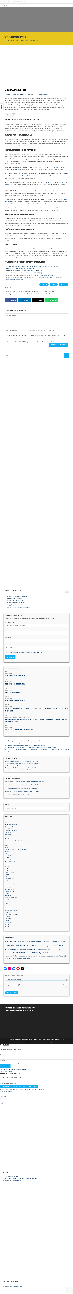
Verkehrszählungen (10, 883)
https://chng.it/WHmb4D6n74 (46, 275)
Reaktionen (8, 893)
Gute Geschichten (10, 872)
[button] (11, 300)
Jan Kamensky (40, 946)
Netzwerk (34, 953)
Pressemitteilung (9, 878)
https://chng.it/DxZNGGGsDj (33, 273)
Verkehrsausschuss (24, 959)
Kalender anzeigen (10, 734)
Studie (15, 959)
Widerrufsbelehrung (27, 1039)
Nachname (8, 637)
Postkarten (61, 953)
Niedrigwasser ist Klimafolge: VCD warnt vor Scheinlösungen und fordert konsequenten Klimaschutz (30, 747)
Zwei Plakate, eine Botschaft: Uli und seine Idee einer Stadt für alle (22, 763)
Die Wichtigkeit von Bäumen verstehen (17, 596)
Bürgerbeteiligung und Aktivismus (15, 602)
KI (55, 945)
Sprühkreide (47, 956)
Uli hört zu (8, 855)
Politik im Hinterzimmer (15, 676)
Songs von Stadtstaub (11, 824)
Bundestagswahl (35, 941)
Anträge (24, 941)
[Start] (4, 40)
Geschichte (8, 927)
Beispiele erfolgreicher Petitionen (15, 600)
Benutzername (4, 1055)
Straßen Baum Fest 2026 (11, 910)
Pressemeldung (8, 956)
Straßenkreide (9, 959)
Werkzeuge (8, 881)
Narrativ (28, 953)
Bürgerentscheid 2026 (11, 830)
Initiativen (8, 916)
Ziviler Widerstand (10, 862)
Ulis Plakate (8, 864)
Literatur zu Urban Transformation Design (16, 841)
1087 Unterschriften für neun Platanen (20, 794)
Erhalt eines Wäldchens (56, 191)
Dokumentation (9, 891)
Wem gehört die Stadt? (11, 897)
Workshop (8, 843)
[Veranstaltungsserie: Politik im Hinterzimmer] (12, 673)
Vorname (7, 630)
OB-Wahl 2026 (9, 923)
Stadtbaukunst (54, 956)
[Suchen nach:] (14, 5)
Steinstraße (63, 956)
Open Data (8, 908)
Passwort (2, 1061)
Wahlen (7, 837)
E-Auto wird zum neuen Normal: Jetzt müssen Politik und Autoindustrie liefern (24, 745)
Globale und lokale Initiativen (14, 598)
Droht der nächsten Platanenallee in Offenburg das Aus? (30, 781)
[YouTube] (18, 968)
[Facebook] (13, 968)
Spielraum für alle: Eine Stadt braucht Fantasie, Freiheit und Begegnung (24, 766)
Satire (6, 822)
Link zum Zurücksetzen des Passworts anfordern (19, 1086)
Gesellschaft (8, 918)
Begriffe (7, 857)
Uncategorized (9, 832)
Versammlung (9, 902)
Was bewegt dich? (10, 622)
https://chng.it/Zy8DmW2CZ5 (14, 280)
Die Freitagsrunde (12, 692)
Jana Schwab (33, 946)
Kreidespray (27, 949)
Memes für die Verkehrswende (12, 1180)
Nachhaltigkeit (19, 953)
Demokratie (8, 874)
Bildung (7, 876)
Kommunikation (9, 860)
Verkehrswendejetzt (35, 958)
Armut (28, 941)
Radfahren (17, 956)
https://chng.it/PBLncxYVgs (27, 268)
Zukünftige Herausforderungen (15, 604)
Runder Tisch (24, 956)
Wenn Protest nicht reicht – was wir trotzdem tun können (20, 1178)
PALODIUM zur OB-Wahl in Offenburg (20, 730)
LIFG (6, 847)
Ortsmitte (56, 953)
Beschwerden (8, 828)
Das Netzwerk (10, 606)
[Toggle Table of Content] (12, 114)
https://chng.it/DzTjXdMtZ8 (51, 266)
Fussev (57, 941)
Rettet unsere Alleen (12, 268)
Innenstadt (24, 945)
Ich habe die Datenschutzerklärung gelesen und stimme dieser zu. (25, 652)
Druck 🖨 (44, 284)
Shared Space (31, 956)
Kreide (21, 949)
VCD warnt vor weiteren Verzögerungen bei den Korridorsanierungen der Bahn (24, 743)
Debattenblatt (9, 839)
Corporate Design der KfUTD (11, 1176)
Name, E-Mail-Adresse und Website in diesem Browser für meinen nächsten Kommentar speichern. (37, 335)
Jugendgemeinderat (48, 946)
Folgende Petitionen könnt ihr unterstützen (18, 607)
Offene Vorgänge (9, 889)
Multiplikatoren (8, 953)
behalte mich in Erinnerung (10, 1063)
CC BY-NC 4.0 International (42, 294)
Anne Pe (19, 941)
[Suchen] (66, 355)
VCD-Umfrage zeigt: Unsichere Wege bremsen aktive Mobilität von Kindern (23, 741)
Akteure (7, 851)
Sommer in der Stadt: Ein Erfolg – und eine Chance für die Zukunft (22, 768)
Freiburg (53, 941)
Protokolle (8, 895)
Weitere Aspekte (9, 826)
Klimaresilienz (8, 906)
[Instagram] (9, 968)
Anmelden (5, 1066)
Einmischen (8, 866)
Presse (7, 920)
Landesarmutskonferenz (43, 949)
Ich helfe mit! (11, 992)
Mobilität (7, 912)
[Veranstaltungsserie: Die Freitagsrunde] (12, 690)
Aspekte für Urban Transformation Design (16, 849)
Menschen (8, 834)
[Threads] (22, 968)
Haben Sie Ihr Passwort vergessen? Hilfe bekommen (15, 1069)
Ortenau (50, 953)
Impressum (37, 1039)
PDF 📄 (54, 284)
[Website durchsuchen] (67, 5)
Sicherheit (39, 956)
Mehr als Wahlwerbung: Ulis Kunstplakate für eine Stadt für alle (21, 761)
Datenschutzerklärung (15, 1039)
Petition (7, 868)
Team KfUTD (8, 929)
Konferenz (8, 887)
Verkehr (7, 899)
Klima (59, 945)
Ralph (6, 788)
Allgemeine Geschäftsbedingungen (50, 1039)
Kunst (6, 820)
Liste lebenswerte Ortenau (57, 949)
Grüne (17, 946)
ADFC (7, 941)
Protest (7, 853)
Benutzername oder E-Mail (8, 1083)
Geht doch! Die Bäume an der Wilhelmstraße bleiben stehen (21, 770)
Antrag (7, 885)
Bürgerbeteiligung (45, 941)
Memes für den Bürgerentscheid (12, 1286)
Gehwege (62, 941)
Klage (6, 870)
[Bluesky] (5, 968)
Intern (62, 1039)
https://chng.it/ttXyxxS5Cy (34, 271)
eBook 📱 (64, 284)
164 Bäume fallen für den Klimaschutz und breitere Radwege (24, 266)
